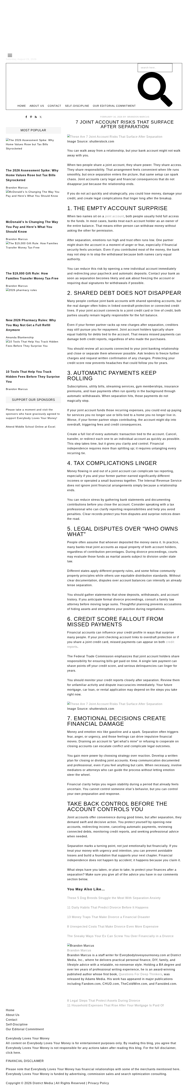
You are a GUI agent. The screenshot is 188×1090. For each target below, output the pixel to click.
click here (13, 1052)
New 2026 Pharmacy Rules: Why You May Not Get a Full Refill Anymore (31, 324)
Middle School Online (29, 426)
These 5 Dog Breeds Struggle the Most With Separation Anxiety (114, 898)
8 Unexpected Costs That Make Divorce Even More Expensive (113, 926)
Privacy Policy (98, 1083)
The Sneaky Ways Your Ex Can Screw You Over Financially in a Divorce (120, 936)
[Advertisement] (94, 25)
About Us (12, 1014)
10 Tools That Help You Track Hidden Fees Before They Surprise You (33, 376)
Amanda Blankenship (20, 337)
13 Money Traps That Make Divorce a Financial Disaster (108, 917)
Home (10, 1010)
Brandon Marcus (17, 187)
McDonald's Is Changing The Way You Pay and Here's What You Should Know (32, 226)
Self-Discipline (17, 1024)
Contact (11, 1019)
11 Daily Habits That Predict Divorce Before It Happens (108, 907)
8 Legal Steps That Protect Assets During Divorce (103, 1000)
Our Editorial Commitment (25, 1029)
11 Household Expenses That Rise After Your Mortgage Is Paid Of (115, 1005)
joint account (114, 216)
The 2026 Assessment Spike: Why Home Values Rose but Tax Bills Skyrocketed (32, 175)
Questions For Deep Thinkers (140, 974)
